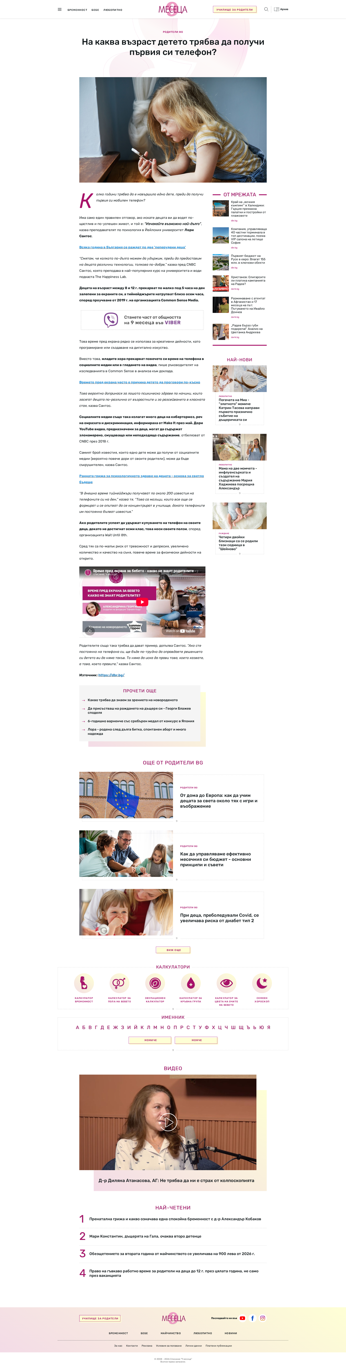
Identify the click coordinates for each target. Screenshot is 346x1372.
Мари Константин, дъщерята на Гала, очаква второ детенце (145, 1236)
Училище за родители (234, 9)
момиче (151, 1040)
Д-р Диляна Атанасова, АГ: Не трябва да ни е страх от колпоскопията (176, 1180)
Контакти (132, 1345)
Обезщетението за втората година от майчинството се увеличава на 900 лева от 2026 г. (172, 1253)
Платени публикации (219, 1345)
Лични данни (193, 1345)
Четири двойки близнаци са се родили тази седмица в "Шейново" (238, 543)
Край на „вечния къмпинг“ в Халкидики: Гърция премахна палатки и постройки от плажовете (248, 208)
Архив (284, 9)
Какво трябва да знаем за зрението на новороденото (133, 700)
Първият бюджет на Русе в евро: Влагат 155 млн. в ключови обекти (248, 259)
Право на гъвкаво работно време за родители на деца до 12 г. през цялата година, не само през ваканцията (173, 1273)
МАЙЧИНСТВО (171, 1333)
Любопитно (225, 396)
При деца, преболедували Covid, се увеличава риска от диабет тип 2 (219, 918)
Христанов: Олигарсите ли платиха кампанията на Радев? (248, 280)
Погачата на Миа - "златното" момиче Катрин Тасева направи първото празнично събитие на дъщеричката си (239, 410)
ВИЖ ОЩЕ (174, 950)
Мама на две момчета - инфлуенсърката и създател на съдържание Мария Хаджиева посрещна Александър (238, 478)
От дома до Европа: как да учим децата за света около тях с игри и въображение (219, 801)
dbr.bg (234, 220)
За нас (118, 1345)
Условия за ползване (169, 1345)
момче (197, 1040)
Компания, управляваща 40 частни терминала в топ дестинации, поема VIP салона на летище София (249, 235)
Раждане (224, 533)
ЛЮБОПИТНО (203, 1333)
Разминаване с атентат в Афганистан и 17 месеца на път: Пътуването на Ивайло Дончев (248, 305)
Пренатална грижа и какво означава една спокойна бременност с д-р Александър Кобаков (175, 1219)
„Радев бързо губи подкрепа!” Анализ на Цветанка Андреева (247, 329)
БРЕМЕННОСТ (118, 1333)
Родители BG (173, 32)
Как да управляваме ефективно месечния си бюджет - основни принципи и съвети (215, 859)
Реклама (147, 1345)
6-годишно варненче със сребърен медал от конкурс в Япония (141, 721)
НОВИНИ (231, 1333)
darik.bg (235, 289)
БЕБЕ (144, 1333)
